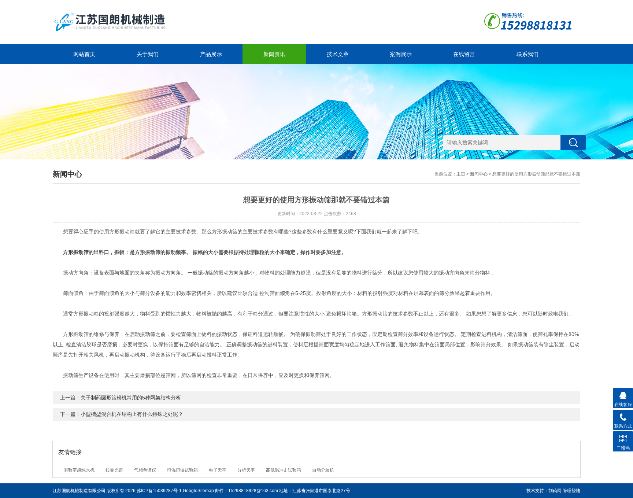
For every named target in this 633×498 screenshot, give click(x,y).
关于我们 (148, 54)
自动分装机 (323, 470)
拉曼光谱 (114, 470)
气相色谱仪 (145, 470)
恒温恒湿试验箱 (182, 470)
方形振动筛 (76, 252)
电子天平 (217, 470)
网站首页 (84, 54)
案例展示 (401, 54)
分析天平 (246, 470)
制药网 (555, 490)
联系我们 (527, 54)
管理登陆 (571, 490)
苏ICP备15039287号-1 (159, 490)
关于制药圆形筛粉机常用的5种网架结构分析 (131, 398)
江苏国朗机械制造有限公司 (79, 490)
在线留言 (464, 54)
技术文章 (338, 54)
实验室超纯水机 (79, 470)
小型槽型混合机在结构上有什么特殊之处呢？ (132, 414)
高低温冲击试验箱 (283, 470)
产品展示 (211, 54)
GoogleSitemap (198, 490)
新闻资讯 (274, 54)
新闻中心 (479, 174)
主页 (460, 174)
